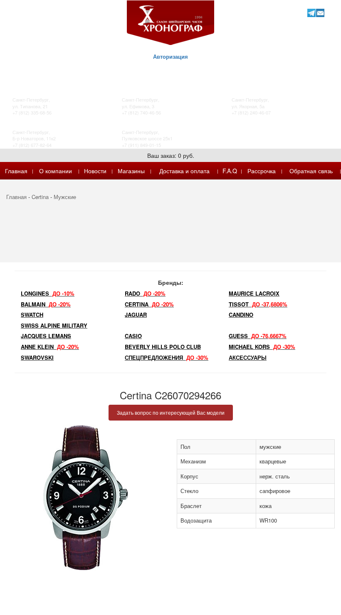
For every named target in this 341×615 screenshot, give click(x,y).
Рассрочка (261, 171)
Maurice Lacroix (254, 293)
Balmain (46, 304)
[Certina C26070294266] (85, 497)
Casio (133, 336)
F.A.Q (229, 171)
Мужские (65, 197)
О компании (55, 171)
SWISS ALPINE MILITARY (54, 325)
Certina (40, 197)
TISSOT (258, 304)
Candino (241, 315)
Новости (95, 171)
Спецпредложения (166, 357)
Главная (16, 171)
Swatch (32, 315)
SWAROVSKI (37, 357)
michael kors (262, 347)
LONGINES (47, 293)
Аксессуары (248, 357)
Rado (145, 293)
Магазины (131, 171)
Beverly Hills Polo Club (163, 347)
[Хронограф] (170, 22)
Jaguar (136, 315)
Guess (258, 336)
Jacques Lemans (46, 336)
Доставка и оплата (184, 171)
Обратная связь (311, 171)
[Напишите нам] (320, 12)
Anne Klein (50, 347)
